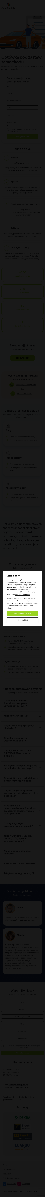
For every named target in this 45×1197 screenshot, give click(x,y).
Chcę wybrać (22, 620)
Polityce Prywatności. (22, 594)
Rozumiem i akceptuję (22, 613)
